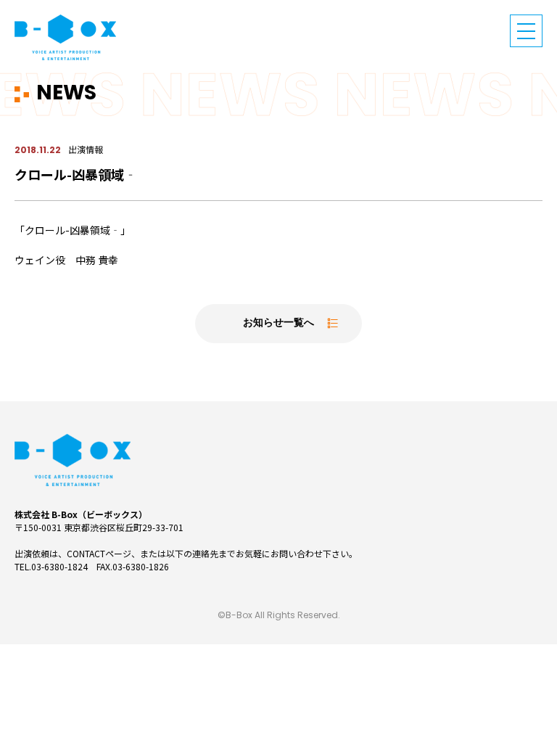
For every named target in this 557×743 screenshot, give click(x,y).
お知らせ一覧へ (278, 323)
